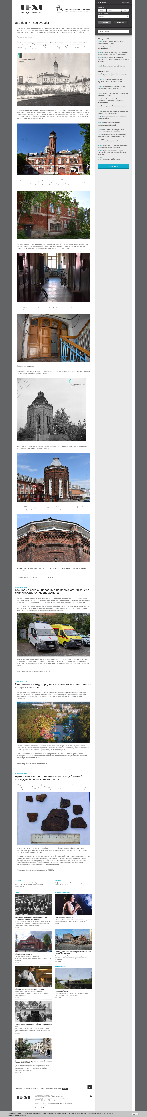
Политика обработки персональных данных (47, 1108)
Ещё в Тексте (113, 166)
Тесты (65, 1088)
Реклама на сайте (38, 1088)
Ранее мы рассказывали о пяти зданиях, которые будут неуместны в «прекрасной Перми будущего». (53, 569)
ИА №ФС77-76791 (54, 1096)
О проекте (18, 1088)
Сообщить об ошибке (53, 1088)
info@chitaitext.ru (56, 1103)
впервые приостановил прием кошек (77, 10)
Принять (135, 1114)
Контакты (27, 1088)
